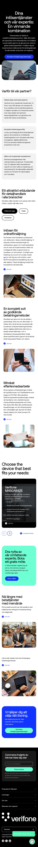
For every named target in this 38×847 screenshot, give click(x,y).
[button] (34, 4)
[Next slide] (9, 533)
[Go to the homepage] (19, 817)
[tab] (9, 211)
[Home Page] (8, 4)
